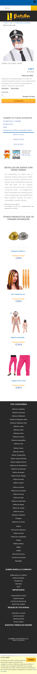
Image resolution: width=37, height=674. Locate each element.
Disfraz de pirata (18, 487)
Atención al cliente (18, 613)
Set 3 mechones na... (18, 294)
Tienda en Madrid (18, 578)
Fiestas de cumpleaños (18, 537)
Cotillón (18, 550)
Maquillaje (18, 561)
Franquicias (18, 581)
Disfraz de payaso (18, 472)
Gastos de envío (18, 616)
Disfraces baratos (18, 437)
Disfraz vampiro (18, 483)
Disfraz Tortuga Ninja (18, 455)
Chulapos (18, 518)
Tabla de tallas (15, 88)
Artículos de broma (18, 554)
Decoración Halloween (18, 530)
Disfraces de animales (18, 491)
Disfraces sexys (18, 511)
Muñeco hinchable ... (18, 337)
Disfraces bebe (18, 430)
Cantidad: (5, 92)
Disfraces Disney (18, 451)
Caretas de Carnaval (18, 557)
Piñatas (18, 540)
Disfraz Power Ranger (18, 476)
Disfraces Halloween (18, 416)
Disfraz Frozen (18, 448)
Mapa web (18, 584)
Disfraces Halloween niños (18, 419)
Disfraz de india (18, 497)
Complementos (8, 124)
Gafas (5, 127)
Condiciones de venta (18, 595)
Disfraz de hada (18, 479)
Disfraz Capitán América (18, 462)
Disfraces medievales (18, 501)
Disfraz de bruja (18, 494)
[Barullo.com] (18, 16)
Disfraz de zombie (18, 508)
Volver (6, 23)
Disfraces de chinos (18, 522)
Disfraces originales (18, 409)
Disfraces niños (19, 433)
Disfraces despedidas (18, 440)
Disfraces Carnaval (18, 412)
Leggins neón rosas (19, 380)
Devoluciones (18, 144)
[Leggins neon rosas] (18, 365)
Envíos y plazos (18, 134)
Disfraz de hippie (18, 504)
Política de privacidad (18, 601)
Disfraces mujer (18, 426)
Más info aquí (26, 155)
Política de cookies (18, 604)
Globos (18, 526)
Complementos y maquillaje (22, 23)
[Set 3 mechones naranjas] (18, 279)
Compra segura (18, 598)
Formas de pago (18, 139)
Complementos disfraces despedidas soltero (17, 130)
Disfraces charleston (18, 515)
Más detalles (5, 88)
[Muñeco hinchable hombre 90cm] (18, 322)
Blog (18, 586)
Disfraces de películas (18, 469)
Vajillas (18, 547)
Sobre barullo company (18, 575)
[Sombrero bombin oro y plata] (18, 235)
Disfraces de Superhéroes (18, 465)
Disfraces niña (18, 443)
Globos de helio (18, 533)
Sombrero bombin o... (18, 251)
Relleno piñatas (18, 543)
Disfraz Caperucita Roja (18, 458)
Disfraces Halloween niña (18, 423)
